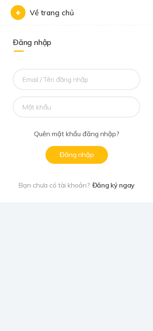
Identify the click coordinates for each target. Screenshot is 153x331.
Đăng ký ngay (113, 185)
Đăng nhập (77, 154)
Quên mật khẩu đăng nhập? (76, 134)
